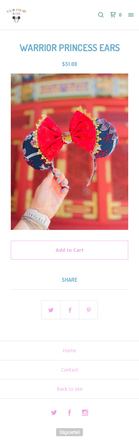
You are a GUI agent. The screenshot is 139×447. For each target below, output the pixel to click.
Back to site (70, 389)
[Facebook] (69, 413)
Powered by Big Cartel (69, 432)
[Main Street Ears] (37, 15)
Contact (69, 369)
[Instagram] (85, 413)
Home (69, 350)
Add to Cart (70, 250)
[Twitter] (54, 413)
